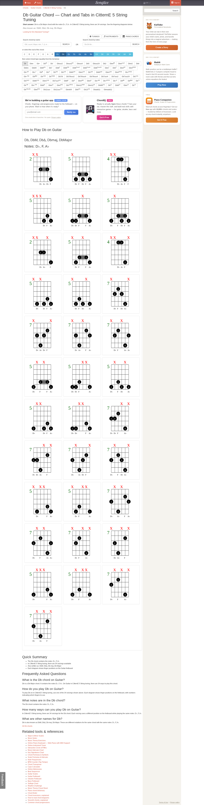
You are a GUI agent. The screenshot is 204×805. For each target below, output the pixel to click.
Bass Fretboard (33, 781)
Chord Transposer (34, 764)
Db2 (104, 64)
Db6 (137, 64)
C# (96, 54)
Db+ (38, 64)
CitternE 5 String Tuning (52, 8)
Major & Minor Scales (36, 736)
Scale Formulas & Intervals (38, 757)
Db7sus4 (104, 77)
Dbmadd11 (108, 90)
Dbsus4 (80, 64)
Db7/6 (60, 77)
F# (113, 54)
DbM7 (72, 72)
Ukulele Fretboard (34, 779)
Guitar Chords (36, 8)
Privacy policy (56, 117)
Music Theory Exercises (37, 741)
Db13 (87, 89)
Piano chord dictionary (36, 791)
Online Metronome (35, 769)
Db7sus (57, 81)
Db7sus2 (115, 77)
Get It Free (104, 117)
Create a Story (162, 47)
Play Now (162, 85)
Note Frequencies (34, 760)
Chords (25, 8)
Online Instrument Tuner (37, 745)
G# (119, 54)
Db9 (77, 89)
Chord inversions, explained (38, 795)
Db (63, 54)
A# (125, 54)
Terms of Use (163, 802)
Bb (91, 54)
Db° (52, 64)
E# (108, 54)
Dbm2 (130, 64)
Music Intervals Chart (36, 750)
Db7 (50, 68)
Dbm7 (82, 72)
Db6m (26, 68)
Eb (69, 54)
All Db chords (27, 726)
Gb (80, 54)
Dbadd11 (96, 90)
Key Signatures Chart (36, 752)
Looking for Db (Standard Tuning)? (36, 32)
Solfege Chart (33, 783)
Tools (39, 3)
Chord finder (32, 793)
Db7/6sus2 (70, 77)
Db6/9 (34, 68)
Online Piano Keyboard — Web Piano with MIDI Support (49, 743)
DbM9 (101, 85)
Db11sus (46, 90)
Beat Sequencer (34, 771)
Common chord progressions (39, 802)
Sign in (177, 3)
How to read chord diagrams (38, 798)
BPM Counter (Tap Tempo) (38, 762)
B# (130, 54)
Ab (85, 54)
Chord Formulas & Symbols (38, 755)
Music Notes (32, 738)
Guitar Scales (33, 774)
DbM (43, 68)
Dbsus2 (60, 64)
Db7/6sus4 (82, 77)
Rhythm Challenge (35, 786)
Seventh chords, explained (38, 800)
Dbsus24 (96, 64)
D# (102, 54)
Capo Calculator (34, 767)
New (29, 3)
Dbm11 (80, 85)
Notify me (71, 112)
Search (66, 44)
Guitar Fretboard (34, 776)
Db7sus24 (126, 77)
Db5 (87, 64)
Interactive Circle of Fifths (37, 748)
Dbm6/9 (69, 90)
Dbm (31, 64)
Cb (57, 54)
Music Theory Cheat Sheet (38, 788)
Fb (74, 54)
